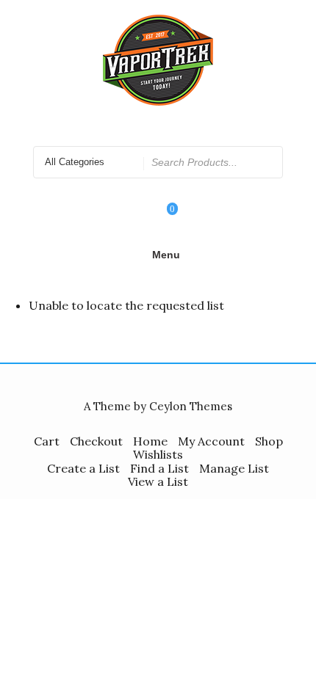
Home (150, 441)
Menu (166, 255)
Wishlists (158, 454)
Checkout (96, 441)
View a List (158, 481)
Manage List (234, 468)
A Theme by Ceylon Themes (158, 406)
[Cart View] (162, 218)
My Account (211, 441)
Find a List (159, 468)
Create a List (83, 468)
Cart (47, 441)
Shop (269, 441)
